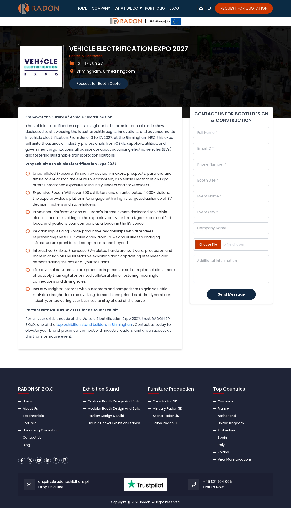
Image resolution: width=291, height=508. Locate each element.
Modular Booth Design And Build (114, 408)
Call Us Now (213, 487)
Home (28, 401)
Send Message (231, 294)
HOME (82, 8)
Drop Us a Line (50, 487)
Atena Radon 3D (166, 415)
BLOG (174, 8)
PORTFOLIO (155, 8)
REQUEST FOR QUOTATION (243, 8)
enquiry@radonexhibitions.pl (63, 481)
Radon (145, 502)
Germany (225, 401)
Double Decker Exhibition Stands (114, 423)
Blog (26, 445)
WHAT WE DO (126, 8)
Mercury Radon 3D (167, 408)
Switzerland (227, 430)
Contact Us (32, 437)
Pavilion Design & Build (106, 415)
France (223, 408)
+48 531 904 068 (217, 481)
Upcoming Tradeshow (41, 430)
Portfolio (30, 423)
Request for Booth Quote (98, 83)
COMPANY (101, 8)
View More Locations (235, 459)
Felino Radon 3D (166, 423)
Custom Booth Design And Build (114, 401)
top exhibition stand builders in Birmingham (94, 324)
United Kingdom (231, 423)
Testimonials (33, 415)
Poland (223, 452)
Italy (221, 445)
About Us (30, 408)
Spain (222, 437)
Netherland (227, 415)
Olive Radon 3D (165, 401)
